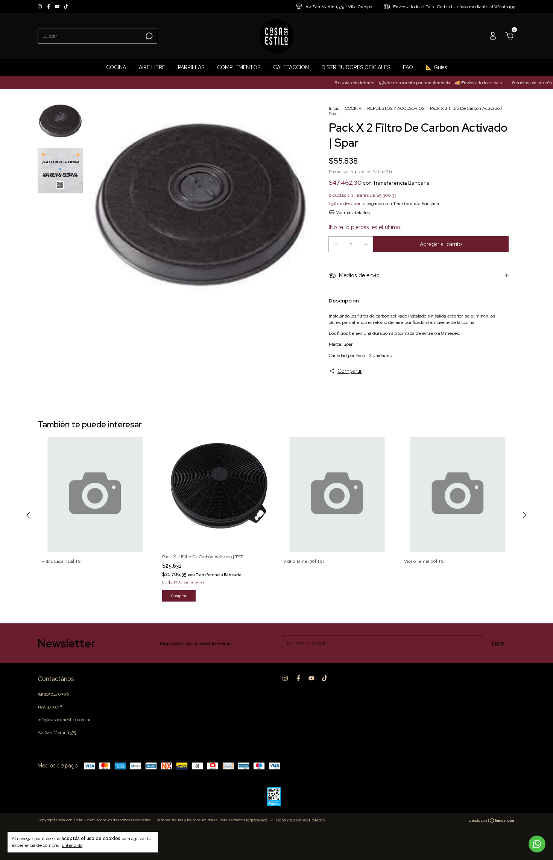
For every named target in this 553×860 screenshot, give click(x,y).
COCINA (116, 67)
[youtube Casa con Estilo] (58, 6)
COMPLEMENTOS (238, 67)
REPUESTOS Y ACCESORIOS (395, 108)
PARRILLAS (191, 67)
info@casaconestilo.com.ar (64, 719)
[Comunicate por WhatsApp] (537, 844)
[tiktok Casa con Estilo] (66, 6)
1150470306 (50, 707)
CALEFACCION (291, 67)
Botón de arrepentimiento (300, 820)
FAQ (408, 67)
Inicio (334, 108)
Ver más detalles (352, 212)
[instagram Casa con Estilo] (40, 6)
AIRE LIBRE (152, 67)
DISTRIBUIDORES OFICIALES (356, 67)
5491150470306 (53, 694)
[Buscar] (148, 36)
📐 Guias (436, 67)
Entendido (72, 845)
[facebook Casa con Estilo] (49, 6)
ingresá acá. (257, 820)
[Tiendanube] (491, 821)
